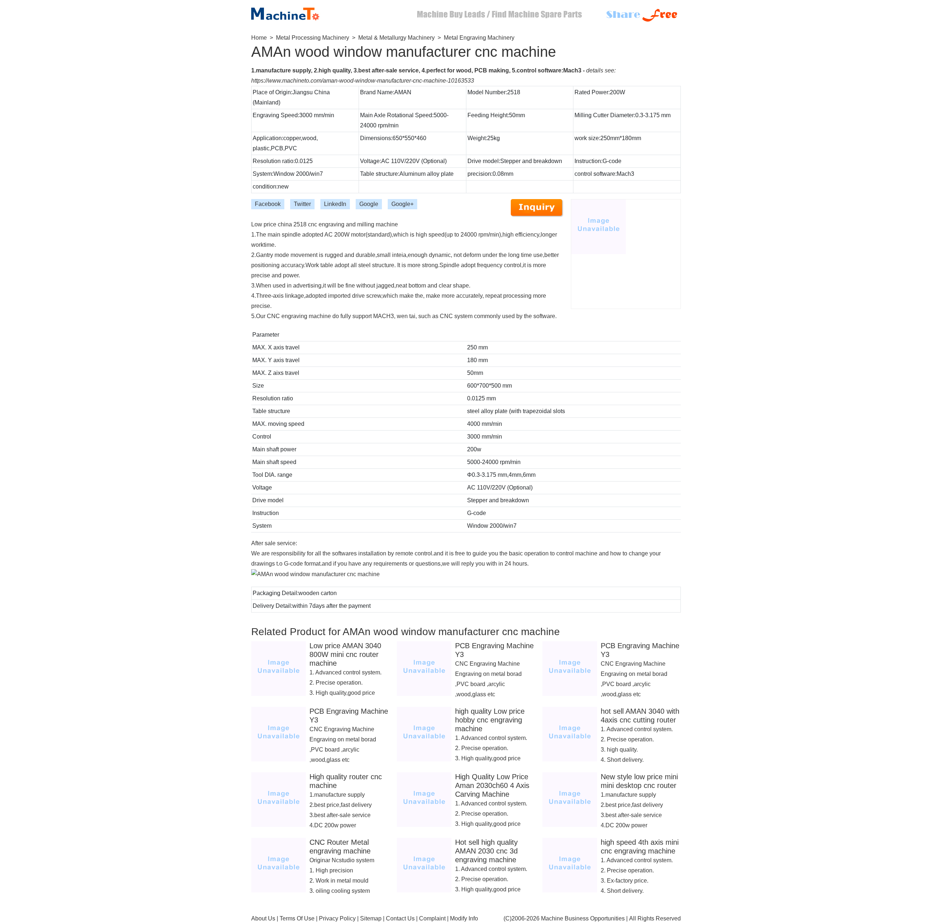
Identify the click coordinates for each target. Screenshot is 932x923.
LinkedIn (335, 204)
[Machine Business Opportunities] (291, 12)
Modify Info (464, 918)
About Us (263, 918)
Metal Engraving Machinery (479, 38)
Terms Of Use (297, 918)
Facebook (268, 204)
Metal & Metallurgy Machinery (396, 38)
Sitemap (371, 918)
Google (368, 204)
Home (259, 38)
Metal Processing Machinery (312, 38)
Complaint (432, 918)
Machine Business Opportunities (583, 918)
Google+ (402, 204)
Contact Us (400, 918)
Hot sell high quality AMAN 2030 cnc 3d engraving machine (486, 851)
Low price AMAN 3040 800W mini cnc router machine (345, 654)
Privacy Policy (337, 918)
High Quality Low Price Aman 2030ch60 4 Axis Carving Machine (492, 785)
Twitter (302, 204)
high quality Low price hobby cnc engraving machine (490, 720)
